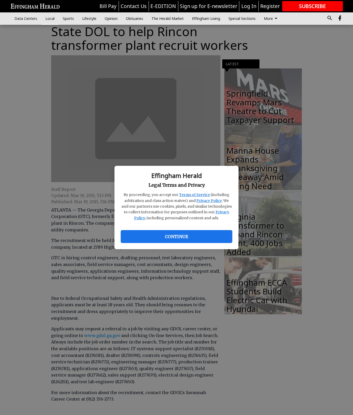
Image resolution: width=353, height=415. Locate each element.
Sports (68, 18)
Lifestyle (89, 18)
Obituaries (134, 18)
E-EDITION (163, 6)
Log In (248, 6)
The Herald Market (167, 18)
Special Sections (242, 18)
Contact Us (134, 6)
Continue (176, 236)
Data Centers (25, 18)
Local (50, 18)
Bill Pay (108, 6)
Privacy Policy (209, 200)
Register (270, 6)
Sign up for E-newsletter (208, 6)
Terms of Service (194, 194)
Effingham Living (206, 18)
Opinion (111, 18)
